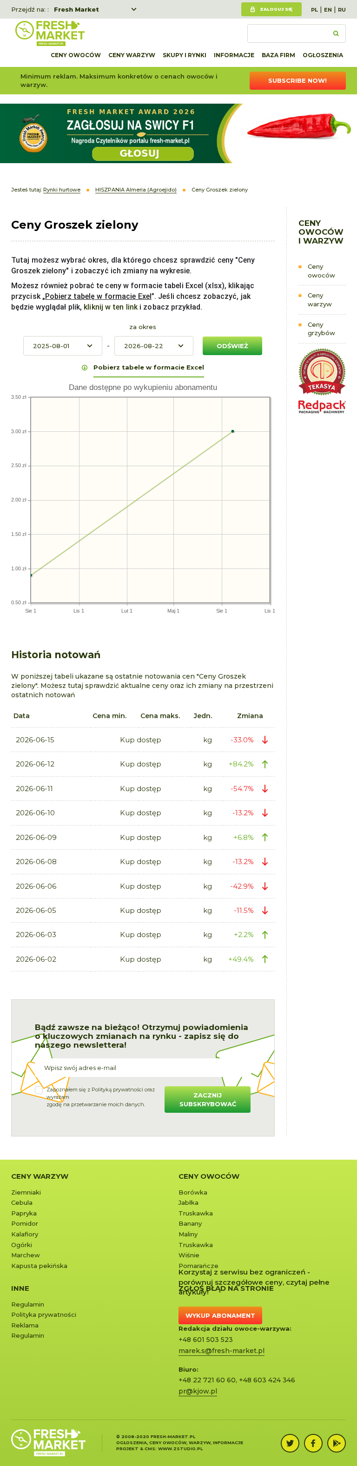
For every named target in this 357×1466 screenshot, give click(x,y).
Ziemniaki (26, 1192)
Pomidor (24, 1223)
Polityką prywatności (117, 1089)
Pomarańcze (198, 1265)
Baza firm (278, 55)
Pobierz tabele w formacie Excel (148, 367)
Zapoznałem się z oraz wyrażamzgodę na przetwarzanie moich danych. (100, 1096)
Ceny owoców (76, 55)
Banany (190, 1223)
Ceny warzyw (131, 55)
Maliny (188, 1234)
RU (342, 10)
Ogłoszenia (323, 55)
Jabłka (188, 1202)
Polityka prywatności (43, 1314)
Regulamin (27, 1304)
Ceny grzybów (321, 329)
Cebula (22, 1202)
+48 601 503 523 (205, 1339)
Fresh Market (76, 9)
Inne (20, 1288)
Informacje (234, 55)
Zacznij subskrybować (207, 1099)
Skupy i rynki (184, 55)
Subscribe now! (297, 80)
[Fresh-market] (49, 33)
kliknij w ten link (110, 307)
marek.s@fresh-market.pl (221, 1351)
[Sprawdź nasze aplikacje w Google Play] (336, 1443)
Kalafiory (24, 1234)
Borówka (192, 1192)
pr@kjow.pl (197, 1391)
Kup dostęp (140, 739)
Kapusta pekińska (39, 1265)
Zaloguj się (276, 9)
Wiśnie (188, 1255)
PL (314, 10)
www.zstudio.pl (180, 1448)
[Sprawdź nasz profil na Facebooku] (313, 1443)
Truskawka (195, 1213)
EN (328, 10)
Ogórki (21, 1244)
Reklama (25, 1325)
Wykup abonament (220, 1315)
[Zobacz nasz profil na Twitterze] (290, 1443)
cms (150, 1448)
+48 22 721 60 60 (207, 1380)
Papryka (24, 1213)
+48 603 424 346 (267, 1380)
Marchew (25, 1255)
